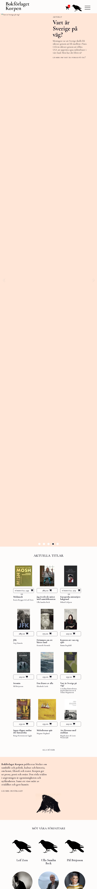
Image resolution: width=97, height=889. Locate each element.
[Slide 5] (57, 544)
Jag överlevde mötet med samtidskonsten (46, 598)
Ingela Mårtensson (67, 690)
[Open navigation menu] (87, 8)
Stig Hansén (18, 643)
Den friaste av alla (45, 683)
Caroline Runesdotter (68, 688)
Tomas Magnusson (67, 692)
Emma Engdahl (66, 645)
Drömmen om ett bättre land (44, 641)
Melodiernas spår (44, 730)
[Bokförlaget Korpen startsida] (17, 7)
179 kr (45, 633)
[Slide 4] (53, 544)
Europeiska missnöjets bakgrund (70, 598)
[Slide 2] (44, 544)
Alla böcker (48, 749)
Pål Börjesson (18, 686)
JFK (15, 640)
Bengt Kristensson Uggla (22, 736)
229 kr (69, 633)
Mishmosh (18, 597)
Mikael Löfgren (66, 602)
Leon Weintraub (68, 737)
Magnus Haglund (43, 733)
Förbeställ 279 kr (69, 591)
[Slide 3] (48, 544)
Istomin (16, 683)
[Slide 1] (39, 544)
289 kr (45, 590)
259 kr (22, 724)
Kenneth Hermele (43, 645)
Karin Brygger (18, 600)
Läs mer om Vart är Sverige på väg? (39, 57)
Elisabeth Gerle (42, 686)
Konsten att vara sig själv (69, 641)
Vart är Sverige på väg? (35, 28)
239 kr (45, 676)
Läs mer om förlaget (12, 790)
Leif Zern (29, 600)
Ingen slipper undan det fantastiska (22, 731)
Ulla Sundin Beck (43, 602)
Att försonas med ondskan (68, 731)
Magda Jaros (65, 736)
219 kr (22, 676)
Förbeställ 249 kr (22, 591)
